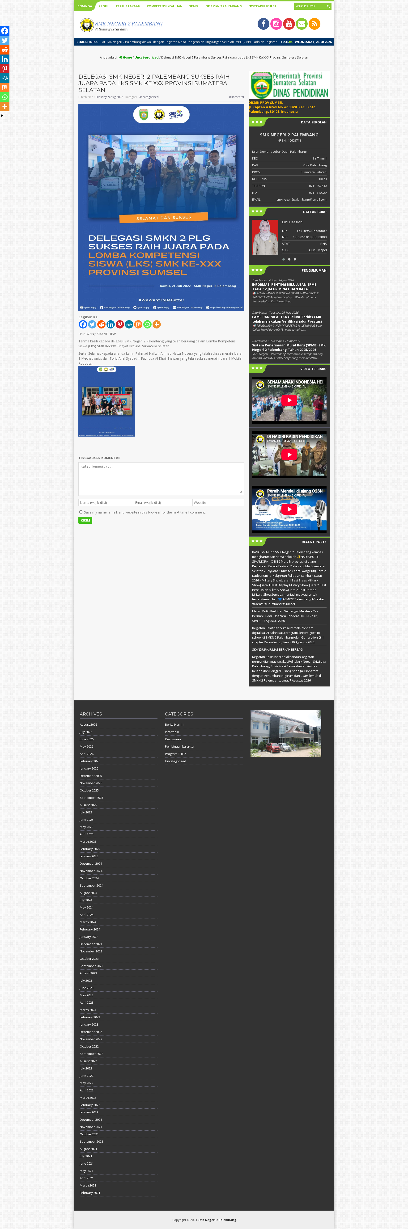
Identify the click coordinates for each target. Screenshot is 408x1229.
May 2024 (86, 907)
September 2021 (91, 1141)
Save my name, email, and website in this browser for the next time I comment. (145, 512)
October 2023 (89, 958)
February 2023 (90, 1017)
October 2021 (89, 1134)
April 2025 (87, 834)
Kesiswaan (173, 739)
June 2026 (87, 739)
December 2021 (91, 1119)
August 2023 (88, 973)
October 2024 (89, 878)
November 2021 (91, 1127)
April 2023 (87, 1002)
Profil (104, 6)
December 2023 (91, 944)
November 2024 (91, 871)
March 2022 (88, 1097)
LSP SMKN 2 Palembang (223, 6)
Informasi (172, 732)
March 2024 (88, 922)
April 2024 (87, 915)
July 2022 (86, 1068)
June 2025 (87, 819)
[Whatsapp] (147, 324)
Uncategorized (147, 57)
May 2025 (86, 827)
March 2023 (88, 1010)
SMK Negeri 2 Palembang (217, 1220)
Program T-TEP (175, 754)
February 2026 (90, 761)
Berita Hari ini (174, 724)
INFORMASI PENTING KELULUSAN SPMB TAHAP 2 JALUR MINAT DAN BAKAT (284, 286)
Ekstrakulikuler (262, 6)
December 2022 (91, 1032)
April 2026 (87, 754)
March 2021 (88, 1185)
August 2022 (88, 1061)
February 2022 (90, 1105)
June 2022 (87, 1075)
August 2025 (88, 805)
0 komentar (236, 97)
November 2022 (91, 1039)
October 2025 (89, 790)
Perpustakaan (128, 6)
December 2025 (91, 776)
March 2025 (88, 841)
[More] (157, 324)
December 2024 (91, 863)
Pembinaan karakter (180, 746)
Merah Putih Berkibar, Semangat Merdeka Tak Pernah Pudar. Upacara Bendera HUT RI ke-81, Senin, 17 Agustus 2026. (285, 616)
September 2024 (91, 885)
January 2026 (89, 768)
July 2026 (86, 732)
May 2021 (86, 1171)
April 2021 (87, 1178)
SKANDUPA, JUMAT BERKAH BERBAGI (277, 649)
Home (127, 57)
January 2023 (89, 1024)
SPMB (193, 6)
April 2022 (87, 1090)
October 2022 (89, 1046)
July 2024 (86, 900)
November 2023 (91, 951)
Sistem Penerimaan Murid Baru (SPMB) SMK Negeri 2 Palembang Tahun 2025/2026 (289, 347)
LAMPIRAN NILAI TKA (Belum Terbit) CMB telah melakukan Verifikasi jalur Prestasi (287, 319)
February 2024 (90, 929)
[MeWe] (129, 324)
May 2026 (86, 746)
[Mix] (138, 324)
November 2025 (91, 783)
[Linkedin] (110, 324)
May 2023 (86, 995)
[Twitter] (92, 324)
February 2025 (90, 849)
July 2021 (86, 1156)
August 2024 (88, 893)
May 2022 (86, 1083)
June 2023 (87, 988)
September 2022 (91, 1054)
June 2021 (87, 1163)
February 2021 (90, 1193)
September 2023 (91, 966)
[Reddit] (101, 324)
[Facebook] (83, 324)
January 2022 (89, 1112)
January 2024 (89, 936)
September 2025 (91, 797)
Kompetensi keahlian (165, 6)
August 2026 (88, 724)
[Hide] (2, 116)
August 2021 (88, 1149)
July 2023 (86, 980)
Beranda (84, 6)
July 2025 (86, 812)
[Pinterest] (120, 324)
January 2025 (89, 856)
